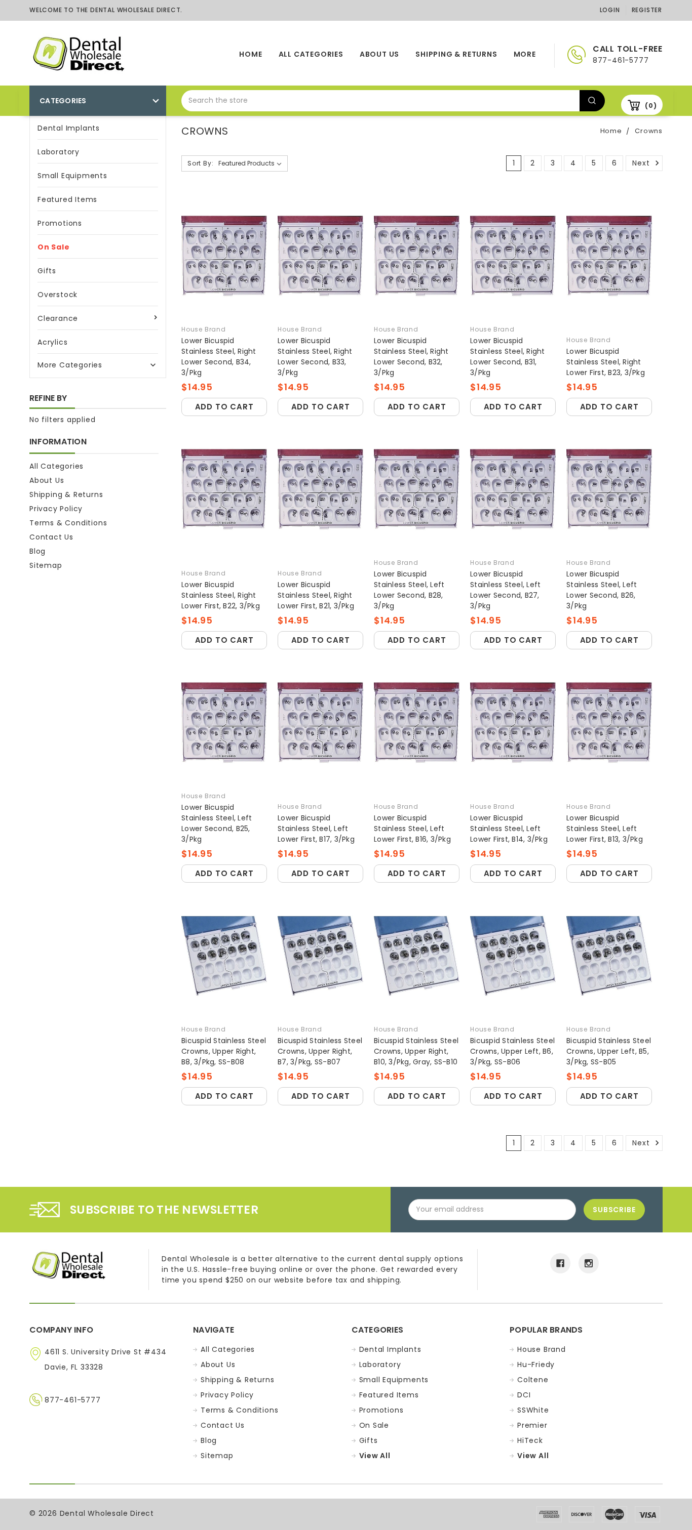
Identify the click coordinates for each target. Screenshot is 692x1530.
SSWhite (533, 1410)
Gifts (46, 271)
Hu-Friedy (536, 1364)
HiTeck (530, 1440)
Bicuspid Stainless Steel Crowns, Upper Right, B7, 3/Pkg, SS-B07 (320, 1051)
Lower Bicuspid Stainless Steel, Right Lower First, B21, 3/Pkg (316, 595)
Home (250, 54)
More (525, 54)
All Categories (311, 54)
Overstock (57, 295)
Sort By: (200, 163)
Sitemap (45, 565)
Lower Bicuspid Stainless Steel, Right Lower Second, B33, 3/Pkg (315, 357)
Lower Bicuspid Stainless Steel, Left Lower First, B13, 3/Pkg (604, 828)
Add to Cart (224, 406)
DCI (523, 1395)
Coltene (533, 1380)
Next (642, 163)
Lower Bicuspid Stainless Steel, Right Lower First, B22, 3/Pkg (220, 595)
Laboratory (58, 152)
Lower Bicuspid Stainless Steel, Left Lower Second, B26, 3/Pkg (601, 590)
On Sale (53, 247)
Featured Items (67, 199)
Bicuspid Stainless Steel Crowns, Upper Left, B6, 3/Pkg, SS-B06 (512, 1051)
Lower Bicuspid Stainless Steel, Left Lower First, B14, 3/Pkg (509, 828)
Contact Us (51, 537)
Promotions (59, 223)
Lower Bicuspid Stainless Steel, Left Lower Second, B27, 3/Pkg (505, 590)
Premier (532, 1425)
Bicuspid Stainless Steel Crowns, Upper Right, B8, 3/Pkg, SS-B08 (223, 1051)
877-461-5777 (73, 1400)
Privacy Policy (56, 509)
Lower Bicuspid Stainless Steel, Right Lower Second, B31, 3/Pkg (507, 357)
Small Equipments (72, 176)
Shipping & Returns (456, 54)
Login (610, 10)
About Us (379, 54)
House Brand (541, 1349)
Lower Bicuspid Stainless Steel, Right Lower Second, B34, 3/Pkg (218, 357)
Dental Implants (68, 128)
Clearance (57, 318)
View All (375, 1456)
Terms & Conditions (68, 523)
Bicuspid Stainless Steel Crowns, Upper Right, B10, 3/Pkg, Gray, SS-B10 (416, 1051)
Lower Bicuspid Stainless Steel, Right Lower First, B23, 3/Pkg (605, 362)
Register (647, 10)
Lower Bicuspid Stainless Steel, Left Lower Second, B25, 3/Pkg (216, 823)
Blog (37, 551)
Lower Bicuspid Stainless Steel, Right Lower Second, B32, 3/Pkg (411, 357)
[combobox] (380, 100)
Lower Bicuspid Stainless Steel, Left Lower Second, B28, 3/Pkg (409, 590)
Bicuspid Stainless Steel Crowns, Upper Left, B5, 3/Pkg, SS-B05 (608, 1051)
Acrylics (52, 342)
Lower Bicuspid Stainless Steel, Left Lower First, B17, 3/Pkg (316, 828)
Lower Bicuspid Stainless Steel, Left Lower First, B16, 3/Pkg (412, 828)
